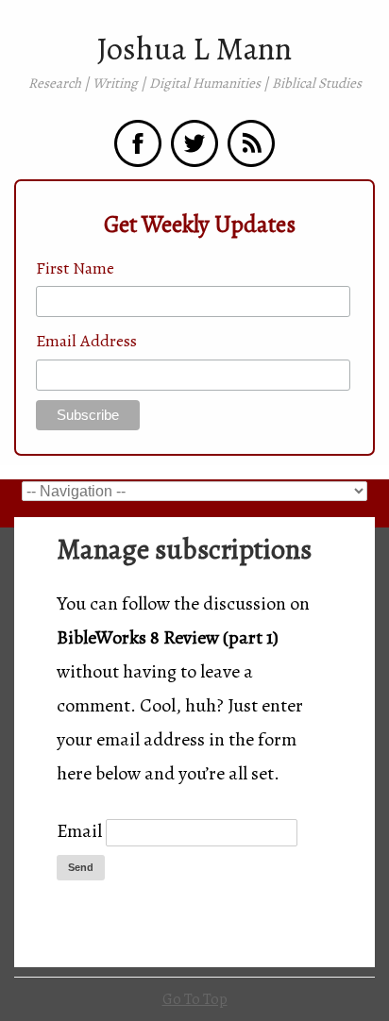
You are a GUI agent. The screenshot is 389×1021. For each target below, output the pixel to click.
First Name (75, 268)
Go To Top (195, 999)
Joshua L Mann (194, 49)
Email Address (86, 340)
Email (79, 831)
